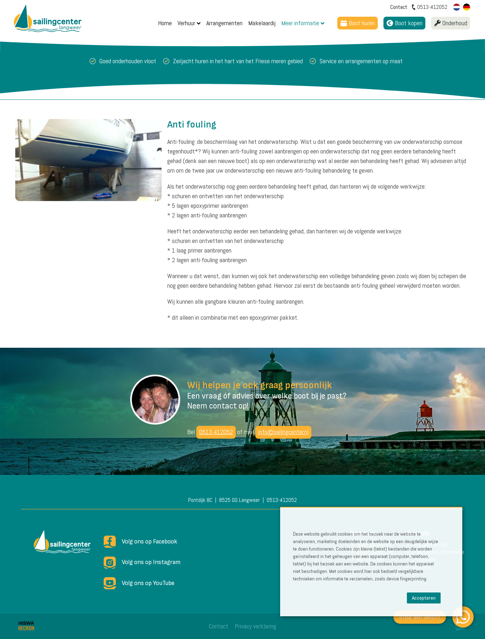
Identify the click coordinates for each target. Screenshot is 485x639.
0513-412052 (216, 432)
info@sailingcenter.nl (283, 432)
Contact (218, 626)
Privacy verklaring (255, 626)
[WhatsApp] (463, 617)
